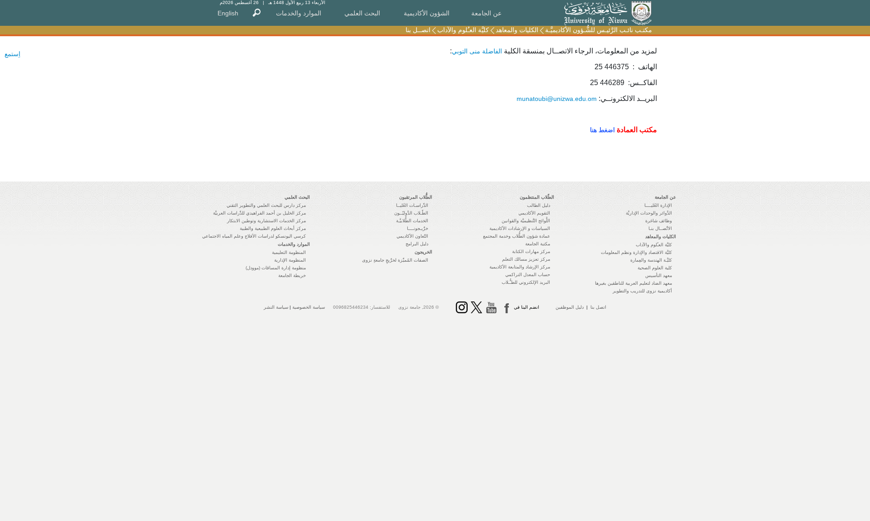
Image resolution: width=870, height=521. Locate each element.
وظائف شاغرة (658, 220)
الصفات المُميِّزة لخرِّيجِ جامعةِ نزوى (395, 260)
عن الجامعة (486, 13)
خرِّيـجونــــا (417, 228)
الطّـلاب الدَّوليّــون (411, 212)
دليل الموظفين (570, 307)
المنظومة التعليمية (289, 252)
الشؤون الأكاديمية (427, 13)
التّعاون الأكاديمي (412, 236)
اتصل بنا (598, 307)
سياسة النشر (276, 307)
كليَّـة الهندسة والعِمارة (651, 260)
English (228, 13)
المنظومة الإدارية (290, 260)
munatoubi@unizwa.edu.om (557, 98)
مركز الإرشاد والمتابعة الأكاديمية (519, 266)
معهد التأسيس (658, 275)
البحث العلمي (362, 13)
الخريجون (423, 251)
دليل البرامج (417, 243)
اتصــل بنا (418, 29)
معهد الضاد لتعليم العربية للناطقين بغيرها (633, 283)
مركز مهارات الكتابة (531, 251)
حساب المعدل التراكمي (527, 274)
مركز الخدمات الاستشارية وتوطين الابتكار (266, 220)
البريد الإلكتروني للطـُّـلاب (526, 282)
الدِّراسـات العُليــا (412, 205)
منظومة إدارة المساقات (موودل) (276, 267)
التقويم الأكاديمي (534, 212)
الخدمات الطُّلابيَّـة (412, 220)
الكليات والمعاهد (517, 29)
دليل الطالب (538, 205)
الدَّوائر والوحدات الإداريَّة (649, 212)
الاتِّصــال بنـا (660, 228)
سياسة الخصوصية (308, 307)
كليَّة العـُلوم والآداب (463, 29)
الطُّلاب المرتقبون (415, 197)
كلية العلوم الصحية (655, 267)
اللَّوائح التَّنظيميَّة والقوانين (526, 220)
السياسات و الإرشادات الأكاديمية (519, 228)
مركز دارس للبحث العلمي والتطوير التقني (266, 205)
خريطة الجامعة (292, 275)
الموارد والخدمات (298, 13)
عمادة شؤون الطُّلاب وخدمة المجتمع (516, 236)
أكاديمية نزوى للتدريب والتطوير (642, 290)
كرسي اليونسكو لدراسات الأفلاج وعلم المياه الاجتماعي (254, 236)
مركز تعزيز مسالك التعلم (526, 259)
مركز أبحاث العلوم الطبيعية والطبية (273, 228)
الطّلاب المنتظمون (537, 197)
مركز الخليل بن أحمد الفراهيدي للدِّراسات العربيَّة (259, 212)
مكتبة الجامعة (537, 243)
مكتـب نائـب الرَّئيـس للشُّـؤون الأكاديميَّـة (598, 29)
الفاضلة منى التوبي (477, 51)
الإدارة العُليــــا (658, 205)
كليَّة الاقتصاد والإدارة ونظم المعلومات (636, 252)
